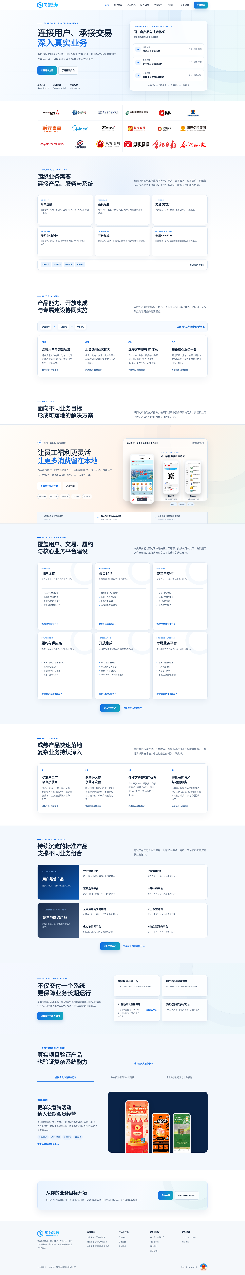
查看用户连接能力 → (50, 624)
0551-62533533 (187, 1195)
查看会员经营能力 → (107, 624)
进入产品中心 (110, 708)
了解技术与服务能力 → (134, 946)
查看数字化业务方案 (52, 486)
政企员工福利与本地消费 (122, 1077)
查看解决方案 (47, 70)
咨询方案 (201, 5)
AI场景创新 (154, 1242)
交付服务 (171, 5)
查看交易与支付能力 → (166, 624)
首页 (107, 5)
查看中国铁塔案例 (78, 486)
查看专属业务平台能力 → (167, 694)
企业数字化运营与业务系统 (179, 1077)
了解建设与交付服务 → (134, 708)
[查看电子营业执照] (204, 1267)
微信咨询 (185, 1242)
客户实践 (144, 5)
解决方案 (118, 5)
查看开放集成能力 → (107, 694)
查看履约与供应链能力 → (52, 694)
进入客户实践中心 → (143, 1063)
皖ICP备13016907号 (189, 1267)
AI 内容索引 (41, 1267)
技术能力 (158, 5)
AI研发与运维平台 (157, 1237)
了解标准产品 (68, 70)
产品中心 (131, 5)
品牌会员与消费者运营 (65, 1077)
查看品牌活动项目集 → (48, 1144)
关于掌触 (184, 5)
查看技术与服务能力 (50, 1015)
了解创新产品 (151, 1010)
